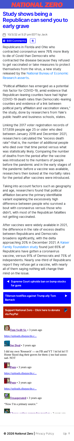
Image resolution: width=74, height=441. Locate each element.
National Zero (24, 433)
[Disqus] (37, 368)
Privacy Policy (45, 433)
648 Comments (16, 40)
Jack (44, 34)
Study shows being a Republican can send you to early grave (35, 20)
